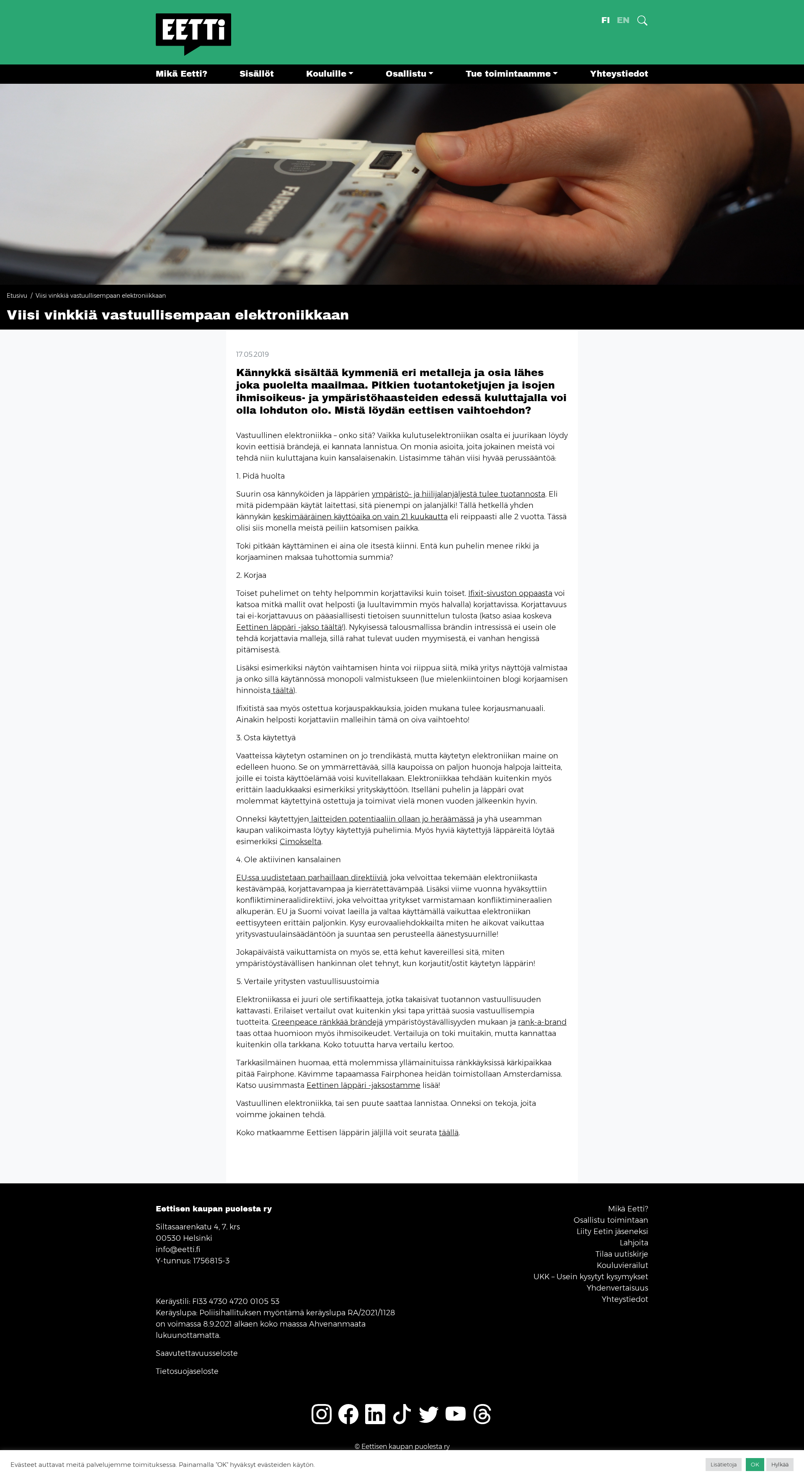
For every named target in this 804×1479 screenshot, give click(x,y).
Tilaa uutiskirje (621, 1254)
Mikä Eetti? (181, 74)
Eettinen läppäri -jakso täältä (289, 627)
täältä (282, 690)
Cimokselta (300, 841)
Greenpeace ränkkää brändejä (327, 1022)
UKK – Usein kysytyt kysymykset (590, 1276)
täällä (449, 1132)
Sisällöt (257, 74)
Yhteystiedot (619, 74)
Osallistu (406, 74)
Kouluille (326, 74)
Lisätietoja (724, 1464)
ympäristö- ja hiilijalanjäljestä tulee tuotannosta (458, 494)
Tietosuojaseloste (187, 1371)
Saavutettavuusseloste (197, 1353)
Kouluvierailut (622, 1265)
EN (623, 20)
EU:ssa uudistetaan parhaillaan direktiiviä (311, 877)
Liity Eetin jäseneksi (612, 1231)
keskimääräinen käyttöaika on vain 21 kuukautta (360, 516)
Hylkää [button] (780, 1464)
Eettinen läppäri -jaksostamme (363, 1085)
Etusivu (17, 295)
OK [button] (755, 1464)
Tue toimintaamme (508, 74)
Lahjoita (634, 1242)
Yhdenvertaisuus (617, 1288)
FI (605, 20)
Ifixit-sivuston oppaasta (510, 593)
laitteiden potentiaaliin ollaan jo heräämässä (391, 819)
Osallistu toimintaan (611, 1220)
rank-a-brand (542, 1022)
